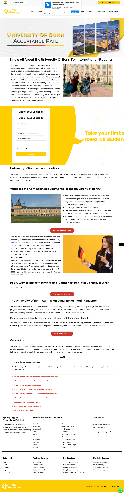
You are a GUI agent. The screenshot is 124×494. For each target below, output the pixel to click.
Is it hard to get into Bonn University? (27, 362)
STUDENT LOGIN (113, 11)
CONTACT (101, 11)
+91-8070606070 (17, 2)
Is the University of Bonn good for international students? (35, 394)
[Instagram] (110, 432)
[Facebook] (94, 432)
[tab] (62, 288)
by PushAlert (48, 13)
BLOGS (91, 11)
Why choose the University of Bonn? (27, 406)
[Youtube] (106, 432)
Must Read (17, 288)
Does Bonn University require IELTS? (27, 402)
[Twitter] (98, 432)
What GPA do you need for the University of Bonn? (32, 381)
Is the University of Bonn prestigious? (28, 385)
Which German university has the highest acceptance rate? (36, 377)
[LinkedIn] (102, 432)
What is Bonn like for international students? (30, 398)
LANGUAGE (80, 11)
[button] (109, 2)
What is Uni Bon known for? (24, 411)
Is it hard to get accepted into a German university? (33, 389)
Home (33, 11)
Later (65, 12)
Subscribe (75, 12)
